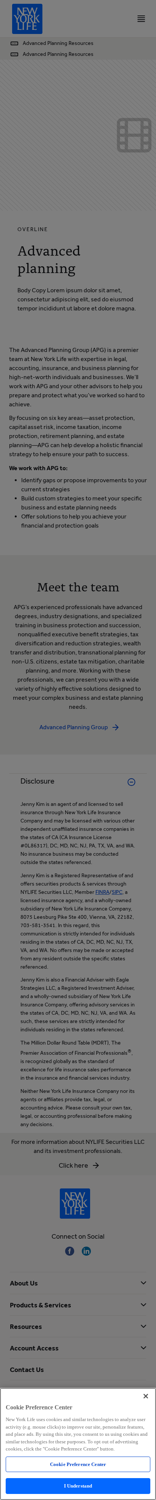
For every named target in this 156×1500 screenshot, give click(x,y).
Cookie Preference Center (78, 1464)
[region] (78, 1444)
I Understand (78, 1486)
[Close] (145, 1396)
